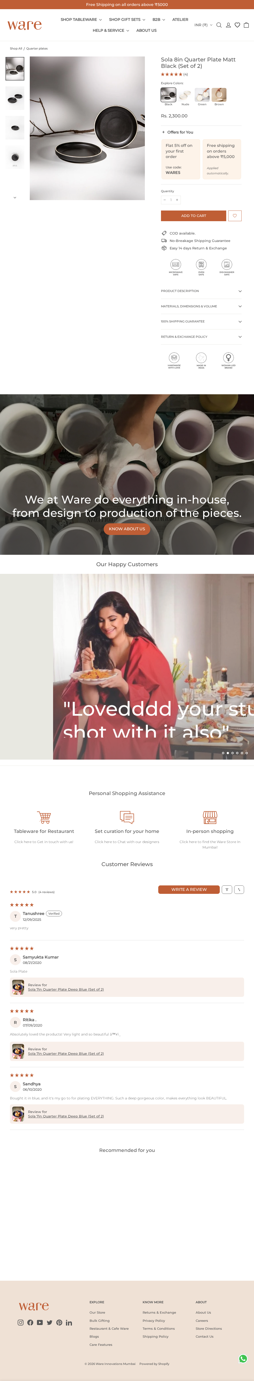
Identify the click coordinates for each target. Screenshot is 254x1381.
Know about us (127, 529)
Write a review (189, 889)
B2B (157, 19)
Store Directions (209, 1328)
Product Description (180, 291)
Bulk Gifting (100, 1321)
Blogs (94, 1336)
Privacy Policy (154, 1321)
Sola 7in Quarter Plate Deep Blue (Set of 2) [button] (66, 989)
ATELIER (180, 19)
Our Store (97, 1312)
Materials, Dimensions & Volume (189, 306)
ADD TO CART (20, 1258)
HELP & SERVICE (109, 30)
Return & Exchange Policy (184, 337)
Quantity (167, 191)
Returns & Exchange (159, 1312)
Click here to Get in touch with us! (43, 842)
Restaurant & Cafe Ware (109, 1328)
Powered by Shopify (154, 1364)
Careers (202, 1321)
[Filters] (227, 889)
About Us (203, 1312)
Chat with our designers (138, 842)
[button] (172, 74)
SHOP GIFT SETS (125, 19)
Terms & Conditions (159, 1328)
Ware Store (226, 842)
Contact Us (205, 1336)
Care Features (101, 1345)
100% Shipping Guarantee (183, 321)
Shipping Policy (155, 1336)
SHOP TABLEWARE (79, 19)
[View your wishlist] (237, 25)
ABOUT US (146, 30)
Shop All (16, 48)
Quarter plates (37, 48)
